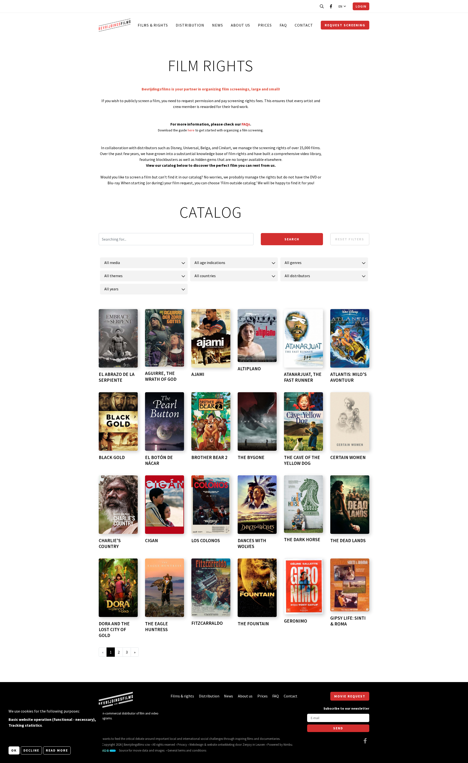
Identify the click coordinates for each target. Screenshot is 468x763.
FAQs (246, 124)
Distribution (190, 25)
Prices (265, 25)
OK (14, 750)
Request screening (345, 25)
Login (361, 6)
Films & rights (153, 25)
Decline (31, 750)
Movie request (349, 696)
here (191, 130)
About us (240, 25)
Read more (57, 750)
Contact (304, 25)
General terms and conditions (186, 750)
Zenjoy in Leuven (254, 744)
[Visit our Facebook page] (331, 6)
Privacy (182, 744)
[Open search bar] (322, 6)
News (217, 25)
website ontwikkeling (220, 744)
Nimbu (287, 744)
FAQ (283, 25)
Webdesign (196, 744)
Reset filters (349, 239)
